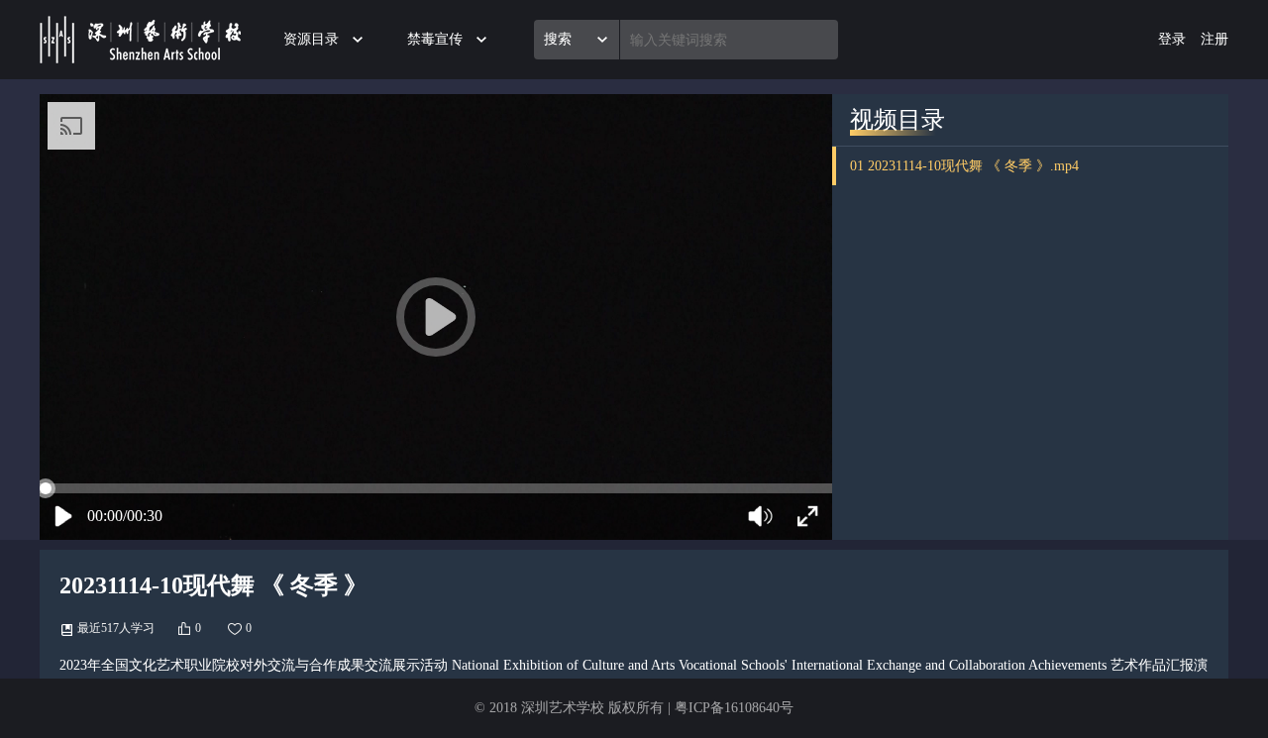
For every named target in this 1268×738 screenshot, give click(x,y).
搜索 (558, 39)
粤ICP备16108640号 (734, 707)
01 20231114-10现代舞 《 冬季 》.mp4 (964, 165)
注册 (1214, 39)
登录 (1172, 39)
